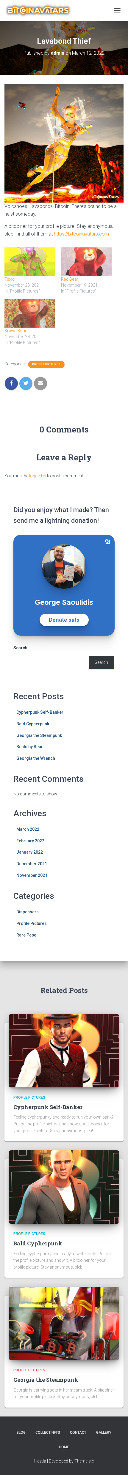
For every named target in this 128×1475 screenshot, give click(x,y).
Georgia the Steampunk (39, 735)
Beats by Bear (29, 746)
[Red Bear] (86, 261)
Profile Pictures (46, 364)
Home (64, 1447)
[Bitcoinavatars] (40, 10)
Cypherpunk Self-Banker (39, 712)
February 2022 (30, 840)
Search (20, 647)
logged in (37, 475)
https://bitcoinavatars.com (81, 234)
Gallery (103, 1432)
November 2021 (31, 875)
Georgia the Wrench (35, 758)
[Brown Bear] (29, 313)
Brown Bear (15, 330)
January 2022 (29, 852)
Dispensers (27, 911)
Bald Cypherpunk (32, 723)
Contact (78, 1432)
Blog (21, 1432)
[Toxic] (29, 261)
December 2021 (31, 863)
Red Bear (69, 279)
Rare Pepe (26, 935)
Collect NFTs (47, 1432)
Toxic (9, 279)
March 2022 (27, 829)
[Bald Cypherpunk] (64, 1186)
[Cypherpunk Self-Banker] (64, 1050)
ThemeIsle (84, 1461)
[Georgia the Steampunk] (64, 1323)
